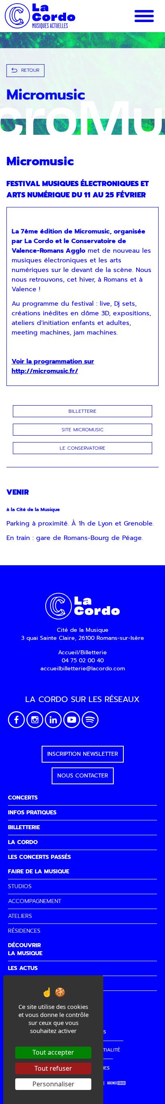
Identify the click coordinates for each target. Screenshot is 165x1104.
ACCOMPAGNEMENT (34, 901)
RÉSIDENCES (24, 931)
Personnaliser (53, 1084)
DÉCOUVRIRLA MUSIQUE (25, 949)
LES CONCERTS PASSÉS (39, 857)
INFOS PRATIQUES (32, 812)
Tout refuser (53, 1068)
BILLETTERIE (24, 827)
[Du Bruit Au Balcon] (116, 1083)
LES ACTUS (23, 968)
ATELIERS (20, 916)
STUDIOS (20, 886)
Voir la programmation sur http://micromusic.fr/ (53, 366)
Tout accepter (53, 1052)
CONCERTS (23, 798)
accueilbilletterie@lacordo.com (82, 668)
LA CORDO (23, 842)
